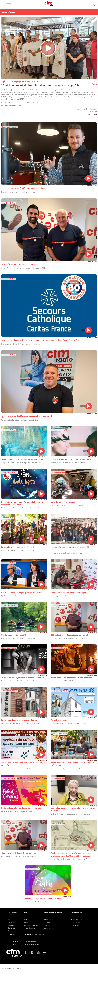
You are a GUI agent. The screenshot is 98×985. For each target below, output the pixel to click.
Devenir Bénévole (29, 928)
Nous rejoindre (13, 944)
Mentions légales (30, 941)
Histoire (26, 919)
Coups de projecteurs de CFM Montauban (25, 81)
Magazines (11, 922)
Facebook (47, 919)
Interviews (8, 12)
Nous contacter (13, 941)
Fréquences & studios (30, 925)
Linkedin (47, 928)
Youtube (47, 925)
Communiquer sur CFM (78, 922)
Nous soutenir (75, 925)
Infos (9, 919)
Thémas (10, 931)
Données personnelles (32, 944)
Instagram (47, 922)
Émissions (11, 928)
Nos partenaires (76, 919)
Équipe (25, 922)
